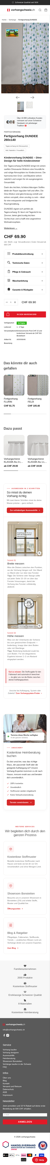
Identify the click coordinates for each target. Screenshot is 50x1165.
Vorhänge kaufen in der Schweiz (17, 1064)
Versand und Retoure (12, 1086)
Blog (5, 1081)
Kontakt (6, 1083)
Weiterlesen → (10, 228)
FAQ (5, 1067)
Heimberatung (9, 1058)
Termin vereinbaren (19, 802)
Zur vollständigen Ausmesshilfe (23, 510)
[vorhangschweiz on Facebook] (4, 1036)
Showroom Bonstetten (12, 1061)
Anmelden (25, 1122)
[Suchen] (40, 10)
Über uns (7, 1078)
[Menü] (3, 10)
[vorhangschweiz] (14, 1024)
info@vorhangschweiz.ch (14, 1030)
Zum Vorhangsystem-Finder (28, 693)
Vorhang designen (11, 1052)
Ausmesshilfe (8, 1055)
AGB (5, 1092)
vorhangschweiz (28, 1137)
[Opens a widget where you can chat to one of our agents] (39, 1160)
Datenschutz (8, 1089)
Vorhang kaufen (10, 1050)
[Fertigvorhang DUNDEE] (25, 58)
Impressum (8, 1095)
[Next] (32, 97)
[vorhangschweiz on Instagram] (7, 1036)
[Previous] (18, 97)
